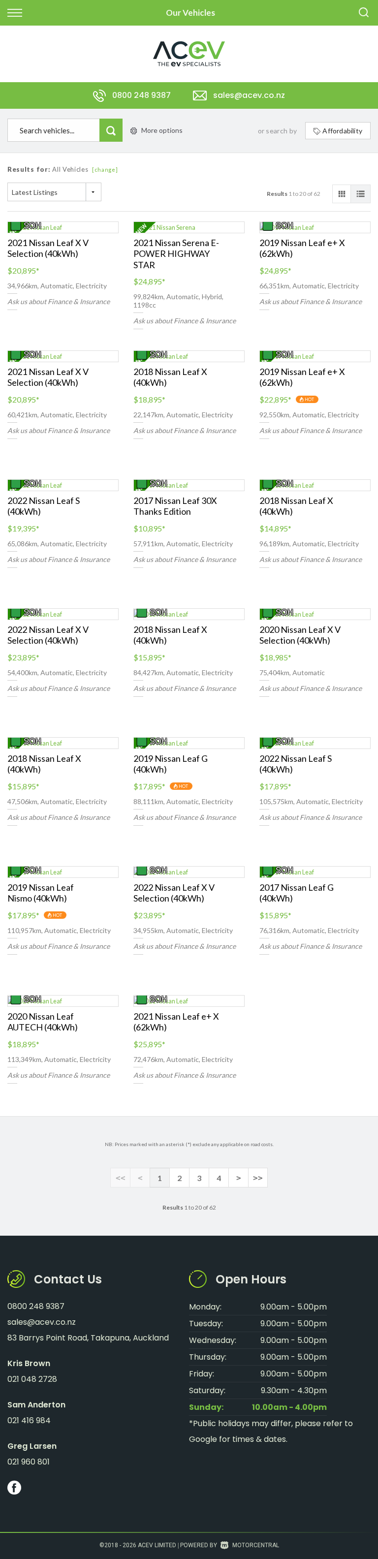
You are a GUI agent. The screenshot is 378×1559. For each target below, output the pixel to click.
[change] (105, 169)
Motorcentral (255, 1545)
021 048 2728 (32, 1379)
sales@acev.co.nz (249, 95)
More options (162, 130)
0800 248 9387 (141, 95)
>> (258, 1178)
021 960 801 (28, 1461)
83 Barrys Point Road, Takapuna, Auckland (88, 1337)
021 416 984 (29, 1420)
